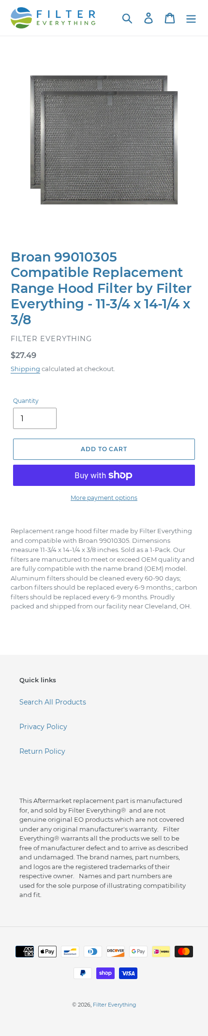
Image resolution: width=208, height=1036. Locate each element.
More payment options (104, 497)
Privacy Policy (43, 726)
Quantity (26, 400)
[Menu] (191, 18)
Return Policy (42, 751)
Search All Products (52, 702)
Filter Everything (114, 1004)
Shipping (25, 369)
